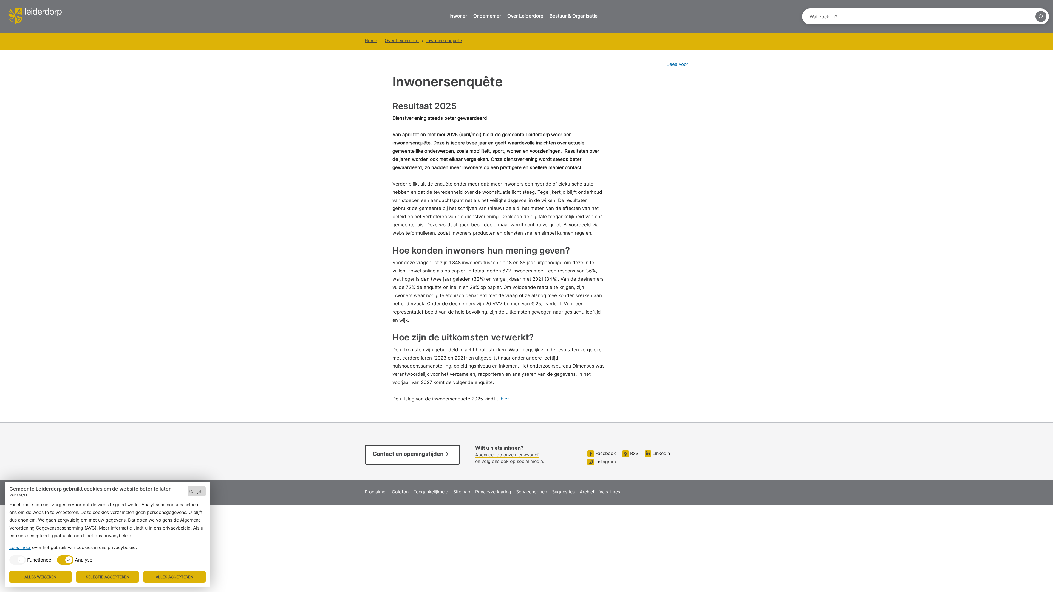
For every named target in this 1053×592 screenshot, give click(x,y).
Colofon (400, 491)
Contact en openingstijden (408, 454)
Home (371, 40)
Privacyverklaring (493, 491)
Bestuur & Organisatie (574, 16)
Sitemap (461, 491)
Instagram (605, 461)
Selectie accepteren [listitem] (107, 576)
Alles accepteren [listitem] (174, 576)
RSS (633, 453)
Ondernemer (487, 16)
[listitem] (30, 560)
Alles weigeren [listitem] (40, 576)
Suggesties (563, 491)
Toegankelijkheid (431, 491)
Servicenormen (531, 491)
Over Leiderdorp (525, 16)
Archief (587, 491)
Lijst (198, 491)
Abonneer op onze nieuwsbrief (507, 454)
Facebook (605, 453)
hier (505, 399)
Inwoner (458, 16)
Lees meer (20, 547)
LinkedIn (660, 453)
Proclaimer (376, 491)
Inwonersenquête (444, 40)
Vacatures (609, 491)
